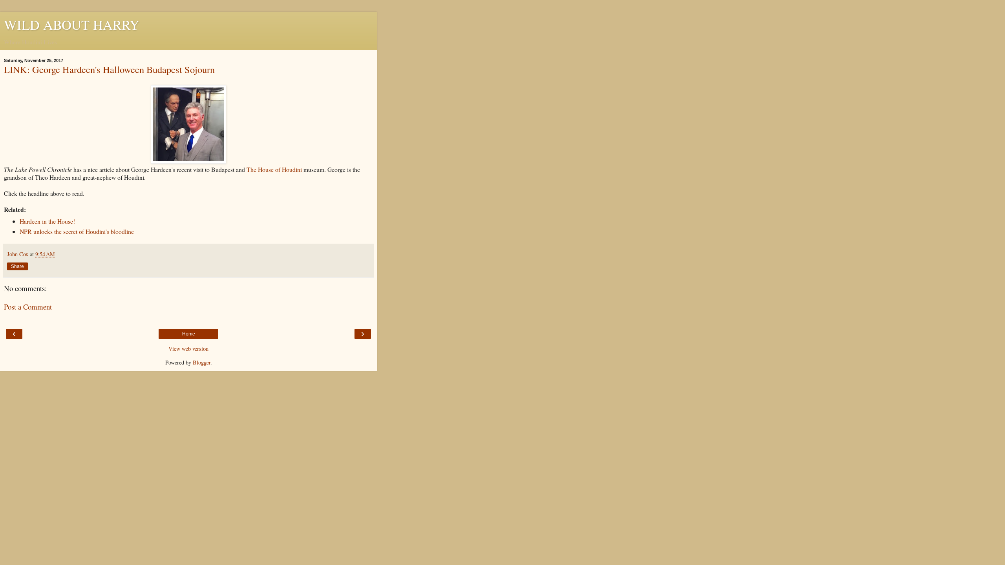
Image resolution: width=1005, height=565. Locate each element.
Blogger (201, 362)
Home (188, 334)
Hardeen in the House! (47, 221)
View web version (188, 348)
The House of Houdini (274, 169)
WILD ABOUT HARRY (71, 25)
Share (17, 266)
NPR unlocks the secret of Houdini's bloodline (77, 231)
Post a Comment (28, 307)
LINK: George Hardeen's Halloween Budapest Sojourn (109, 69)
